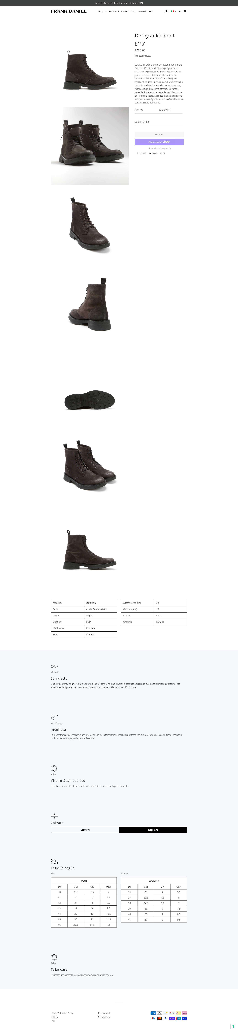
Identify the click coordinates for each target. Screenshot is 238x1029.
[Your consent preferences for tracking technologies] (233, 1026)
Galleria (54, 1017)
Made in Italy (128, 11)
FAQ (151, 11)
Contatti (142, 11)
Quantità (163, 109)
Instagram (105, 1017)
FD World (114, 11)
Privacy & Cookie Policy (62, 1013)
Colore (138, 121)
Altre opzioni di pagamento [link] (159, 148)
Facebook (105, 1013)
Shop (101, 11)
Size (137, 109)
